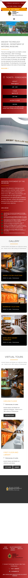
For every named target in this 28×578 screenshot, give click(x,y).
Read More (4, 68)
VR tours (5, 548)
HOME (5, 547)
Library (17, 467)
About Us (20, 548)
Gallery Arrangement (15, 547)
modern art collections (11, 307)
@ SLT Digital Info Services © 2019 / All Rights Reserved (15, 575)
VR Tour (12, 30)
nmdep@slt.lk (15, 571)
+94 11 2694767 (15, 9)
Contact (12, 550)
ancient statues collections (12, 275)
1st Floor (8, 467)
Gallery (16, 30)
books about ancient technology (10, 339)
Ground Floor (9, 415)
